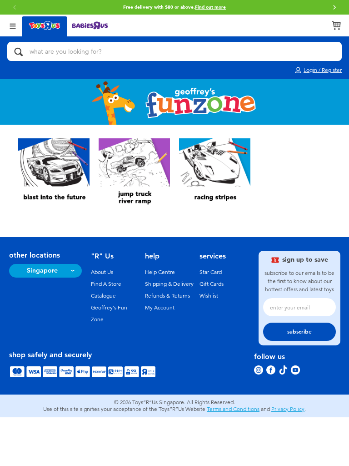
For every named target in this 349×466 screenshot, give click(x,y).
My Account (159, 307)
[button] (334, 7)
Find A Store (106, 284)
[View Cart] (336, 25)
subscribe (299, 332)
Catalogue (103, 296)
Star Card (210, 272)
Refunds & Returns (167, 296)
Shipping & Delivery (169, 284)
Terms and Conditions (233, 409)
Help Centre (160, 272)
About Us (102, 272)
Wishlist (208, 296)
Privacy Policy (287, 409)
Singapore (42, 270)
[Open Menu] (12, 25)
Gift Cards (211, 284)
